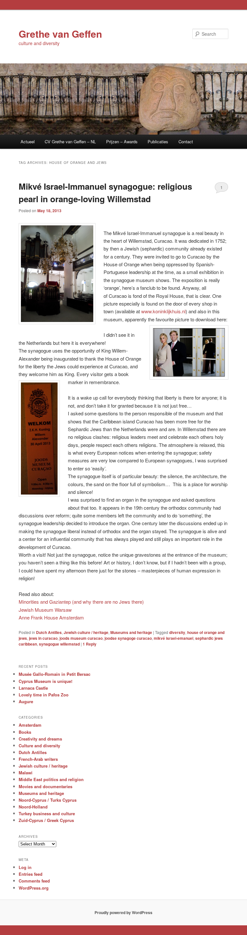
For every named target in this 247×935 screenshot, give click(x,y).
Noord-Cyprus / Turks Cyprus (48, 800)
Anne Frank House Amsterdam (51, 617)
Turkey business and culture (47, 813)
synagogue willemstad (59, 644)
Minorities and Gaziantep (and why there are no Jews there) (81, 601)
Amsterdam (30, 725)
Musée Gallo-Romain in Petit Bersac (54, 674)
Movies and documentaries (45, 786)
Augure (26, 701)
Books (25, 732)
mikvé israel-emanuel (173, 638)
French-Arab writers (38, 759)
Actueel (28, 141)
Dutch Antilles (49, 632)
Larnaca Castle (33, 688)
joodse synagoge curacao (128, 638)
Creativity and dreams (40, 739)
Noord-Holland (33, 807)
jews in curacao (43, 638)
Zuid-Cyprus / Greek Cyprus (46, 820)
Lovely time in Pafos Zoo (44, 695)
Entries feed (30, 874)
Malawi (25, 773)
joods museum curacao (81, 638)
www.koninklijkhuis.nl (163, 311)
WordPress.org (34, 888)
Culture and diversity (39, 745)
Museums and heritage (131, 632)
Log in (25, 867)
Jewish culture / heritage (86, 632)
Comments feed (34, 881)
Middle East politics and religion (51, 779)
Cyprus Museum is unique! (45, 681)
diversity (177, 632)
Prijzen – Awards (122, 141)
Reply (89, 644)
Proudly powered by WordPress (123, 912)
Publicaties (158, 141)
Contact (185, 141)
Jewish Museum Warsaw (45, 609)
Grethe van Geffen (60, 34)
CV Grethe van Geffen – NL (70, 141)
